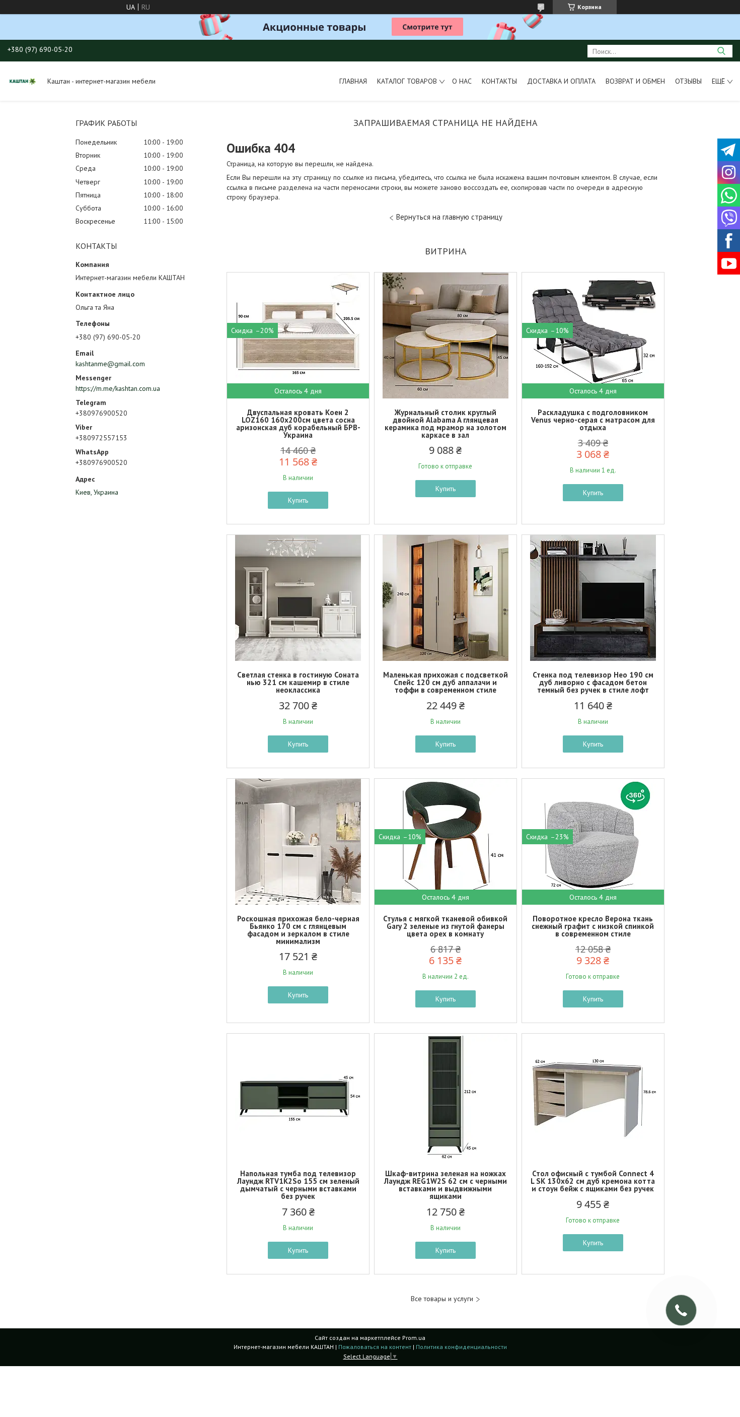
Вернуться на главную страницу (449, 217)
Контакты (499, 81)
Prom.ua (413, 1337)
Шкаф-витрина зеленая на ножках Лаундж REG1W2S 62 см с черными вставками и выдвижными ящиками (445, 1185)
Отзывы (688, 81)
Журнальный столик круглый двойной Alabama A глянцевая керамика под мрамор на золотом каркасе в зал (445, 424)
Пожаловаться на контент (374, 1347)
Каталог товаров (407, 81)
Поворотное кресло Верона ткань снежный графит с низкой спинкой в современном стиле (593, 926)
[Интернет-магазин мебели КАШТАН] (23, 81)
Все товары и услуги (442, 1299)
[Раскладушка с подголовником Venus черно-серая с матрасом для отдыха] (593, 335)
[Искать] (721, 51)
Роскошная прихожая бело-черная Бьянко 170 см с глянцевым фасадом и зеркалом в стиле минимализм (298, 930)
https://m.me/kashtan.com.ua (118, 388)
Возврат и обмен (635, 81)
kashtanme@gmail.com (110, 363)
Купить (298, 500)
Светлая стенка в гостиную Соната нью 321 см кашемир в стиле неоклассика (298, 682)
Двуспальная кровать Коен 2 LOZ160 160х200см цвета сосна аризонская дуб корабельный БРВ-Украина (298, 424)
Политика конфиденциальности (461, 1347)
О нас (462, 81)
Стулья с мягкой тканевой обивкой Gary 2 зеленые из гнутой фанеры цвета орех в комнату (445, 926)
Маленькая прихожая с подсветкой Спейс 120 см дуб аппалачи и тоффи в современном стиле (445, 682)
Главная (353, 81)
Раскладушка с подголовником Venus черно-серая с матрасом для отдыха (593, 420)
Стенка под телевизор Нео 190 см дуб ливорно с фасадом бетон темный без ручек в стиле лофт (593, 682)
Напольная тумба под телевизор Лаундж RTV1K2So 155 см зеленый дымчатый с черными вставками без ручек (298, 1185)
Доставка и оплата (561, 81)
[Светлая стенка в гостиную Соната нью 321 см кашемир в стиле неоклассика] (298, 598)
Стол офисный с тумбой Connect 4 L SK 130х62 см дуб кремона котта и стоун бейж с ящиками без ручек (593, 1181)
